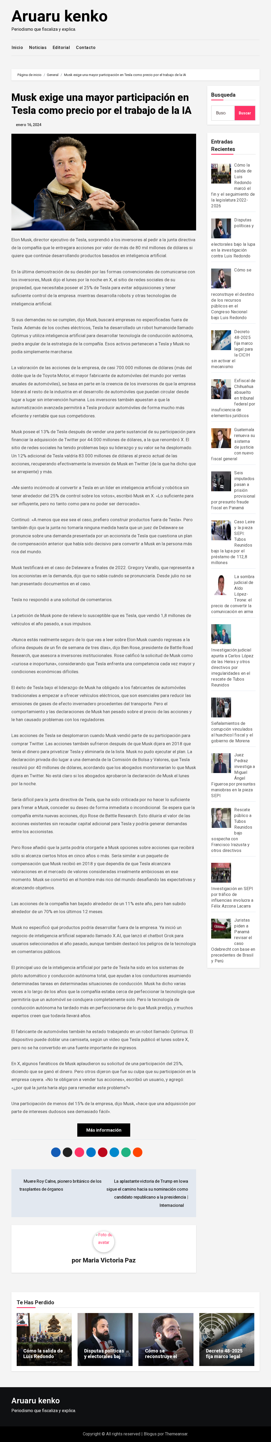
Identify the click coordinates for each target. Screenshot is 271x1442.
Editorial (61, 47)
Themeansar (176, 1433)
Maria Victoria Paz (109, 1260)
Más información (103, 1130)
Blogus (150, 1433)
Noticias (38, 47)
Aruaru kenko (59, 16)
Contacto (86, 47)
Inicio (17, 47)
